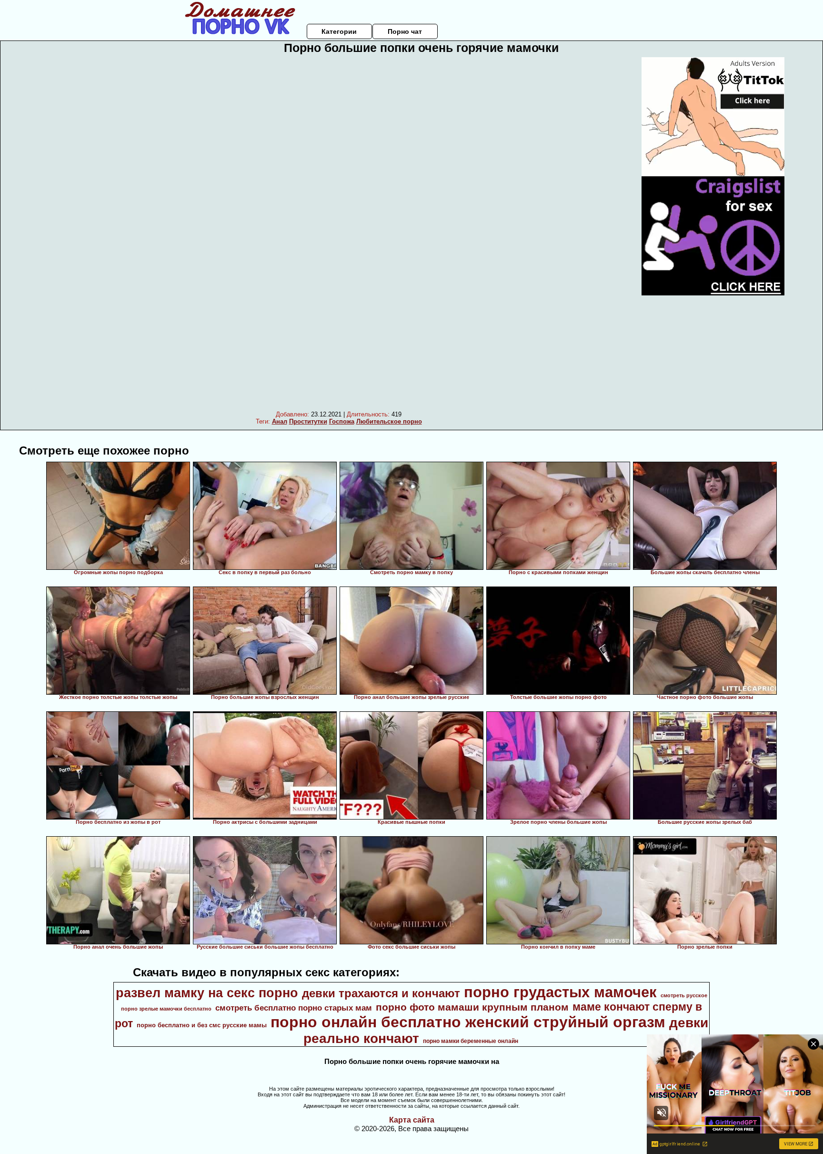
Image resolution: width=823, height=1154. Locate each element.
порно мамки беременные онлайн (470, 1041)
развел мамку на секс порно (207, 993)
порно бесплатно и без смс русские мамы (202, 1025)
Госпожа (341, 421)
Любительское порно (389, 421)
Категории (339, 31)
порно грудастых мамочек (560, 992)
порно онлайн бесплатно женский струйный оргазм (468, 1022)
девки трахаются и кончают (381, 993)
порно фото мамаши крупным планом (472, 1007)
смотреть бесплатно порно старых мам (293, 1007)
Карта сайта (411, 1120)
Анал (279, 421)
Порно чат (405, 31)
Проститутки (308, 421)
